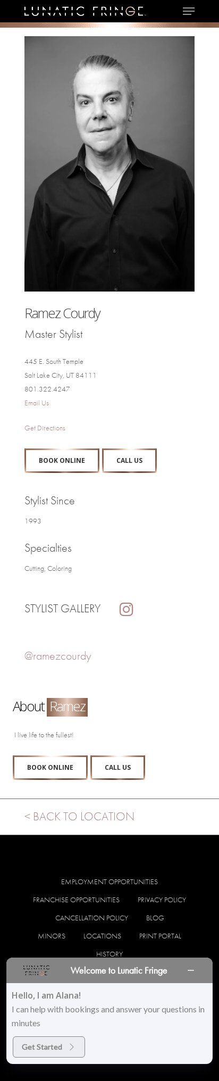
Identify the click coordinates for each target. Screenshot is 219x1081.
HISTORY (109, 954)
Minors (51, 936)
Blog (155, 917)
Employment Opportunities (109, 881)
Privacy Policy (162, 899)
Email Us (36, 403)
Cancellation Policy (91, 917)
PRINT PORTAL (160, 936)
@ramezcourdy (57, 655)
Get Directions (44, 428)
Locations (102, 936)
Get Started (42, 1046)
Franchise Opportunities (76, 899)
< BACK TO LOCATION (79, 816)
